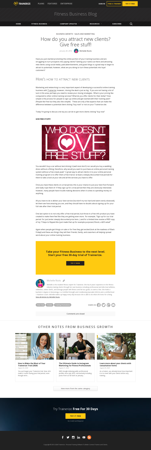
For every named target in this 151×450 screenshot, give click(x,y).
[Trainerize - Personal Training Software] (25, 3)
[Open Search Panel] (131, 23)
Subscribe (116, 24)
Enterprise (66, 3)
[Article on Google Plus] (108, 305)
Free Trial (40, 305)
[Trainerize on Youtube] (84, 437)
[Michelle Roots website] (63, 280)
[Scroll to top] (146, 446)
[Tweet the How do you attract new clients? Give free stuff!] (104, 305)
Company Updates (68, 24)
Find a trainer (114, 4)
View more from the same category (75, 388)
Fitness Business (39, 24)
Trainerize (52, 90)
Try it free (130, 4)
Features (52, 3)
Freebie (49, 305)
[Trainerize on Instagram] (73, 437)
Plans (41, 3)
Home (18, 24)
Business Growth (64, 34)
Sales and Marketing (85, 34)
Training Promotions (62, 305)
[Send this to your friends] (113, 305)
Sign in (102, 4)
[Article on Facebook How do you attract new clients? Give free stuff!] (99, 305)
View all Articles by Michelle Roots (48, 297)
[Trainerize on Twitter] (68, 437)
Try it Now (75, 263)
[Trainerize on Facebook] (63, 437)
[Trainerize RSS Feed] (89, 437)
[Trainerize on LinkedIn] (79, 437)
